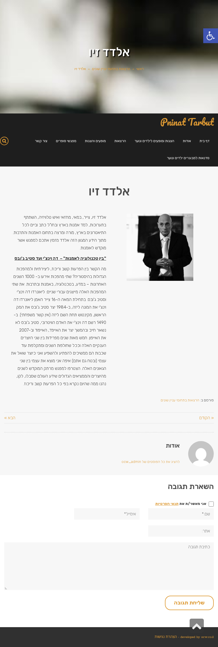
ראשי (140, 69)
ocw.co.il (207, 637)
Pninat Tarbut (187, 122)
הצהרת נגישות (166, 637)
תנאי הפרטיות (167, 503)
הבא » (9, 417)
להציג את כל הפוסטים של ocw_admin (150, 462)
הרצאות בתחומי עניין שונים (111, 69)
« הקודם (206, 417)
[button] (210, 35)
